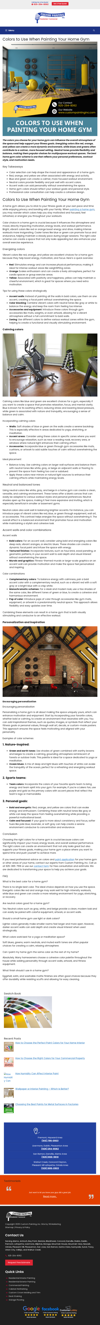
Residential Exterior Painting (22, 1281)
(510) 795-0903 (50, 1140)
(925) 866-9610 (50, 1157)
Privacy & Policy (22, 1227)
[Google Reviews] (31, 1318)
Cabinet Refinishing (18, 1289)
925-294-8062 (14, 1255)
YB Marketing (54, 1224)
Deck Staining (15, 1296)
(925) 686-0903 (50, 1168)
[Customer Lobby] (68, 1318)
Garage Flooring (17, 1299)
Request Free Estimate (19, 1262)
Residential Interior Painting (22, 1278)
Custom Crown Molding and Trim (24, 1292)
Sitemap (9, 1227)
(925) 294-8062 (50, 1148)
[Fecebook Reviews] (50, 1318)
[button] (94, 30)
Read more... (50, 1196)
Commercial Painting (19, 1285)
